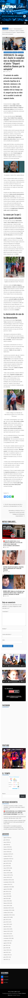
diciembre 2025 (7, 854)
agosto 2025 (7, 861)
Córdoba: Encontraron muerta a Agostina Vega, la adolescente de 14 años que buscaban (13, 568)
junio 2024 (6, 893)
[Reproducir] (4, 666)
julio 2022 (6, 945)
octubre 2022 (7, 940)
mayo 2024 (6, 896)
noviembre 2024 (7, 882)
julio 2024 (6, 891)
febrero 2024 (7, 903)
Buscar (3, 793)
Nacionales (20, 52)
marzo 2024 (6, 900)
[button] (14, 660)
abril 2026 (6, 844)
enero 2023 (6, 933)
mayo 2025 (6, 868)
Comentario (5, 611)
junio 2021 (6, 957)
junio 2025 (6, 865)
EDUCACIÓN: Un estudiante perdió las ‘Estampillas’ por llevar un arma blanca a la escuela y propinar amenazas (13, 827)
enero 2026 (6, 851)
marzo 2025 (6, 872)
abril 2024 (6, 898)
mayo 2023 (6, 924)
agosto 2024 (7, 889)
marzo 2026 (6, 847)
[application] (14, 660)
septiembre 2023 (8, 915)
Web (3, 640)
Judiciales (15, 52)
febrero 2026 (7, 849)
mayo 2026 (6, 842)
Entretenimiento (8, 52)
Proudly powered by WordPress (10, 993)
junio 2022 (6, 947)
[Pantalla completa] (24, 666)
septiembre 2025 (8, 858)
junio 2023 (6, 922)
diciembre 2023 (7, 908)
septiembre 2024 (8, 886)
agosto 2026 (7, 837)
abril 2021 (6, 959)
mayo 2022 (6, 950)
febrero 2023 (7, 931)
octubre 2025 (7, 856)
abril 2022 (6, 952)
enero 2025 (6, 877)
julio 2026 (6, 840)
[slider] (13, 681)
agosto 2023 (7, 917)
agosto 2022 (7, 943)
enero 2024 (6, 905)
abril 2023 (6, 926)
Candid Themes (16, 995)
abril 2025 (6, 870)
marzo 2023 (6, 929)
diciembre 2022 (7, 936)
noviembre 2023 (7, 910)
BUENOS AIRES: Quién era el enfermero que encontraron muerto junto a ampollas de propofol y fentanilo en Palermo (13, 592)
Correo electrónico (6, 634)
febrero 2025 (7, 875)
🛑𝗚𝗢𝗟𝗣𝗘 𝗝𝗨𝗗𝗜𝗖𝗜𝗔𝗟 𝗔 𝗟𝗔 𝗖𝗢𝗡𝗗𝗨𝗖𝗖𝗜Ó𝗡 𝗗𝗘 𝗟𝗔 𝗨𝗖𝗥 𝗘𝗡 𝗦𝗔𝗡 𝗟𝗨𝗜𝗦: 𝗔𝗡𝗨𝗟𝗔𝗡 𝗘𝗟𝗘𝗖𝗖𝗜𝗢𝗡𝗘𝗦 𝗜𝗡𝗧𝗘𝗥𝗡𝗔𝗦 (12, 543)
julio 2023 (6, 919)
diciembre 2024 (7, 879)
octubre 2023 (7, 912)
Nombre (4, 628)
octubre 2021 (7, 954)
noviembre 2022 (7, 938)
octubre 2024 (7, 884)
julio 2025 (6, 863)
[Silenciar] (22, 666)
